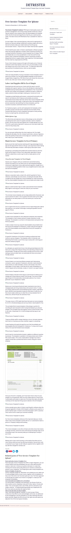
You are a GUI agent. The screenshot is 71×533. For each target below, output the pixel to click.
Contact (20, 13)
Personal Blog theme (24, 505)
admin (25, 25)
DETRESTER (35, 5)
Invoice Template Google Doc (13, 471)
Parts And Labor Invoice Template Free (16, 461)
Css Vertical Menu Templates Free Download (17, 480)
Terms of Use (49, 13)
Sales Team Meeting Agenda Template (15, 490)
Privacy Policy (38, 13)
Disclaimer (29, 13)
